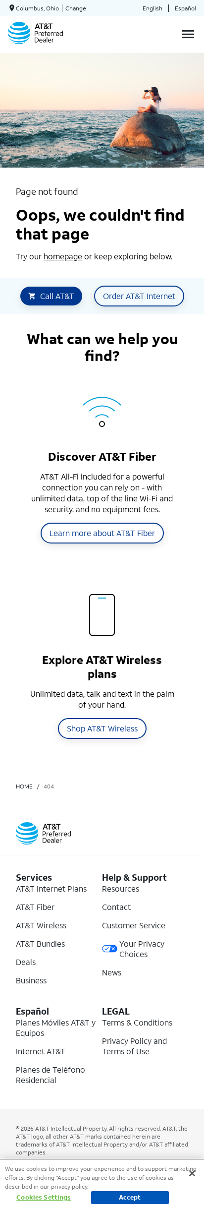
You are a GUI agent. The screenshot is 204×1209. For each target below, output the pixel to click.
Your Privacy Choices (141, 948)
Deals (26, 962)
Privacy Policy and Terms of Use (134, 1045)
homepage (63, 256)
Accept (130, 1197)
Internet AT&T (40, 1051)
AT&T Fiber (35, 907)
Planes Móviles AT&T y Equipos (56, 1027)
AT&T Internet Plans (51, 888)
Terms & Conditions (137, 1022)
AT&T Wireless (41, 925)
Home (24, 786)
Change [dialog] (75, 8)
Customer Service (133, 925)
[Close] (192, 1173)
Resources (120, 888)
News (111, 972)
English (152, 8)
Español (185, 8)
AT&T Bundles (40, 943)
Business (31, 980)
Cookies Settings (43, 1197)
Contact (116, 907)
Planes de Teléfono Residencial (50, 1074)
